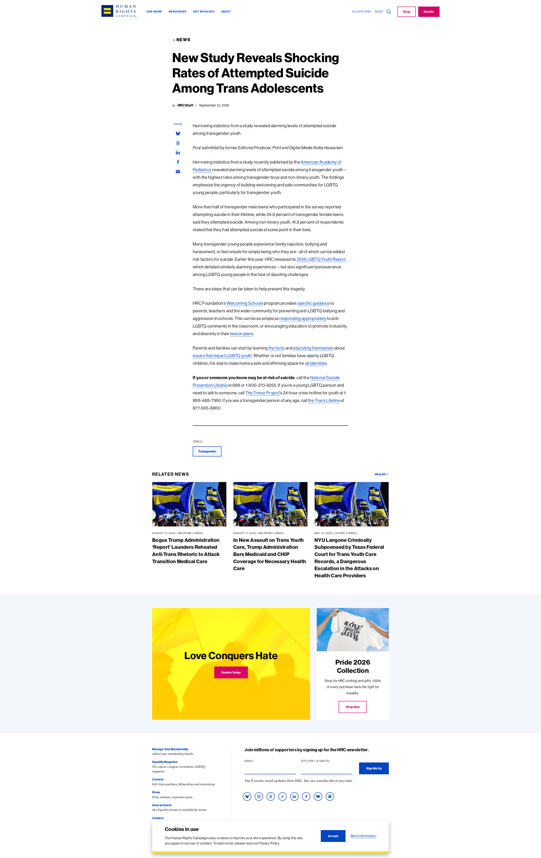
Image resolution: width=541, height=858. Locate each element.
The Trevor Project (262, 392)
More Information (363, 836)
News (183, 39)
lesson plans (241, 333)
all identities (316, 363)
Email (257, 761)
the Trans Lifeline (324, 400)
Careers (157, 779)
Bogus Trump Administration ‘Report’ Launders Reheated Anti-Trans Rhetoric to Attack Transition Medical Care (186, 550)
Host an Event (161, 805)
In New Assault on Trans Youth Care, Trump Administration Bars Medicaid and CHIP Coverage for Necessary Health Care (269, 554)
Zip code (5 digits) (323, 761)
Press (156, 792)
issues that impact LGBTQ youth (222, 355)
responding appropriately (302, 318)
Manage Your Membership (170, 749)
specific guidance (314, 303)
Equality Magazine (165, 762)
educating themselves (313, 348)
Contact (158, 818)
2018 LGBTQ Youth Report (321, 259)
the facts (277, 348)
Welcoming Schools (245, 303)
